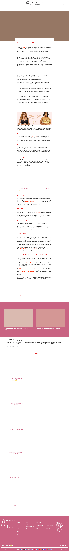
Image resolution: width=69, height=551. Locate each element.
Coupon (18, 528)
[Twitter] (60, 545)
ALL (9, 9)
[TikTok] (67, 545)
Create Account (38, 522)
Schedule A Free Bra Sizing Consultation (30, 528)
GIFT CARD (58, 9)
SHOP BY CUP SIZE (23, 9)
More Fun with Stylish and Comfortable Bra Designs (48, 328)
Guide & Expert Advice (39, 525)
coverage (38, 159)
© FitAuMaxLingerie (4, 549)
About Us (18, 522)
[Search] (63, 4)
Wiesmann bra (28, 201)
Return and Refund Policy (50, 525)
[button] (21, 190)
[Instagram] (62, 545)
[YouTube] (65, 545)
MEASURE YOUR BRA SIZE (41, 9)
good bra (24, 64)
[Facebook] (58, 545)
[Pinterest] (63, 545)
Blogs (17, 525)
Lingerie (18, 531)
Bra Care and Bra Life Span (30, 526)
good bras (44, 55)
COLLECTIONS (14, 9)
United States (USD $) (63, 549)
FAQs (47, 522)
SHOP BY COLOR (31, 9)
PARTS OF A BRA (51, 9)
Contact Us (27, 522)
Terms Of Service (48, 528)
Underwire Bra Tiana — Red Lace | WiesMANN (16, 429)
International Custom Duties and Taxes (50, 530)
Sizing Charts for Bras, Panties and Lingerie (30, 524)
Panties (18, 534)
